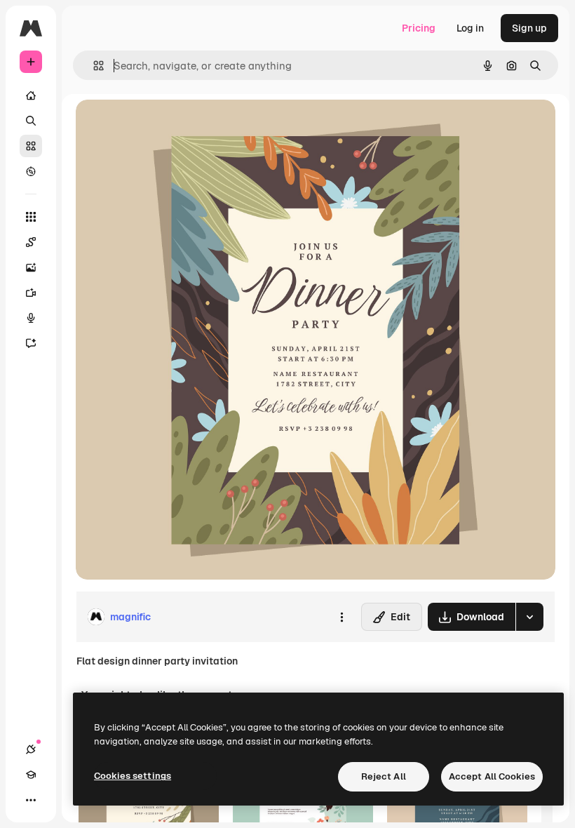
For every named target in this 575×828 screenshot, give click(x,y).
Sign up (529, 28)
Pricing (418, 28)
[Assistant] (31, 343)
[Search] (31, 120)
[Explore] (31, 171)
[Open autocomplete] (93, 65)
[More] (31, 800)
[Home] (31, 95)
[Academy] (31, 774)
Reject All (383, 776)
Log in (470, 28)
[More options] (341, 617)
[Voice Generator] (31, 318)
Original (165, 126)
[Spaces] (31, 242)
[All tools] (31, 217)
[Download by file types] (529, 617)
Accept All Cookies (492, 776)
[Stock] (31, 146)
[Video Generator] (31, 292)
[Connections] (31, 749)
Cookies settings (132, 776)
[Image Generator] (31, 267)
